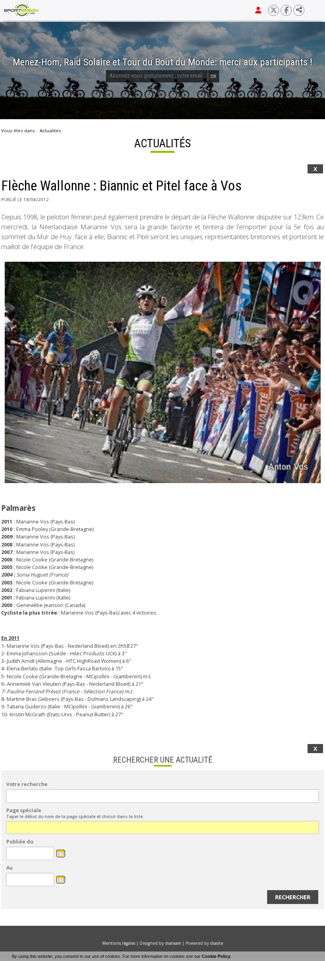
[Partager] (298, 10)
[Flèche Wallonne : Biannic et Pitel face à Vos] (162, 372)
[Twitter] (273, 10)
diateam (173, 943)
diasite (216, 943)
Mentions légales (118, 943)
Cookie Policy (216, 956)
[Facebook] (286, 10)
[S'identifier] (258, 10)
